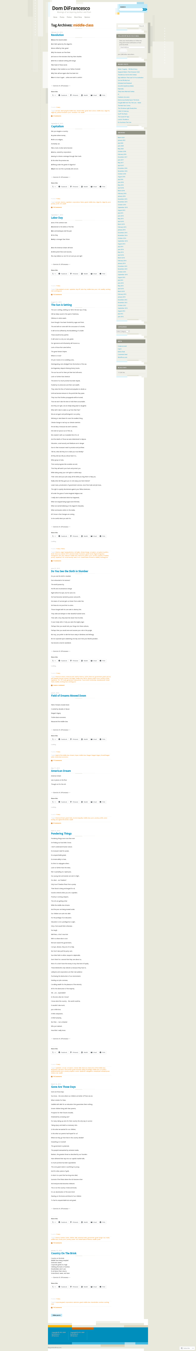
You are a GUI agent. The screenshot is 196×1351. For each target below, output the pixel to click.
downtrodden (80, 111)
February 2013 (122, 294)
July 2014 (120, 246)
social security (69, 557)
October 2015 (122, 204)
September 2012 (123, 308)
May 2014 (121, 252)
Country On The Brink (63, 1253)
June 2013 (121, 283)
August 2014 (121, 244)
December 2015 (122, 199)
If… (119, 94)
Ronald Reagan (105, 755)
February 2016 (122, 193)
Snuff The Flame (122, 114)
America (63, 202)
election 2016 (65, 554)
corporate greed (60, 1302)
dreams (72, 755)
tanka (52, 757)
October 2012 (122, 305)
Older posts (57, 1315)
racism (77, 1071)
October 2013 (122, 272)
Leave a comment (59, 685)
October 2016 (122, 174)
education (61, 1069)
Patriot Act (81, 555)
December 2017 (122, 157)
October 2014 (122, 238)
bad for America (79, 676)
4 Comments (57, 561)
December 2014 (122, 232)
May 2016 (121, 185)
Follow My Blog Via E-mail (128, 36)
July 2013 (120, 280)
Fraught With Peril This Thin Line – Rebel (129, 102)
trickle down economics (61, 757)
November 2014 (122, 235)
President (106, 555)
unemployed (97, 1071)
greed (86, 111)
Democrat (58, 554)
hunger (101, 1237)
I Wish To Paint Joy (123, 111)
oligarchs (107, 111)
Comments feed (122, 354)
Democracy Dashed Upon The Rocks (128, 100)
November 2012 (122, 302)
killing (83, 1069)
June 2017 (121, 160)
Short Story (78, 17)
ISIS (60, 555)
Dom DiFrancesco (71, 8)
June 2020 (121, 146)
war (57, 1073)
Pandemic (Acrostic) (123, 97)
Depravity (121, 89)
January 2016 (121, 196)
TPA (59, 680)
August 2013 (121, 277)
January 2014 (121, 263)
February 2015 (122, 227)
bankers (63, 1237)
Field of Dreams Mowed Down (68, 695)
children (72, 1237)
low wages (72, 678)
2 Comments (57, 116)
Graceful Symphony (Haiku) (126, 86)
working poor (58, 291)
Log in (119, 349)
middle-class (100, 111)
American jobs (70, 676)
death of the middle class (63, 755)
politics (87, 555)
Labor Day (57, 217)
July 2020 (120, 143)
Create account (122, 346)
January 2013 (121, 297)
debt (80, 1068)
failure (82, 202)
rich (79, 112)
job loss (108, 676)
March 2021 (121, 137)
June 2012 (121, 316)
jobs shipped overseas (57, 678)
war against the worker (62, 819)
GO (145, 9)
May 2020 (121, 148)
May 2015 (121, 218)
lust (104, 1237)
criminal (76, 1068)
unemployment (101, 680)
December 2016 (122, 168)
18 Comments (57, 207)
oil (101, 1069)
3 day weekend (60, 289)
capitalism (69, 202)
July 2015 (120, 213)
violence (53, 1073)
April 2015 (121, 221)
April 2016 (121, 188)
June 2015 (121, 216)
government (98, 676)
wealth (83, 112)
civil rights (77, 552)
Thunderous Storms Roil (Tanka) (127, 75)
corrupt (64, 1068)
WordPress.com (122, 357)
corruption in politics (102, 552)
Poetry (62, 17)
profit (57, 204)
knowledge (89, 1069)
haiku (70, 818)
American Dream (61, 770)
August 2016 (121, 176)
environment (68, 1069)
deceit (52, 554)
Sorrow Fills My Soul (124, 80)
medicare (67, 555)
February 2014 (122, 260)
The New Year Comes (124, 105)
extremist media (73, 554)
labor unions (92, 111)
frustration (82, 554)
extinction (76, 1302)
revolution (74, 112)
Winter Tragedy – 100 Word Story (127, 69)
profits (107, 678)
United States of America (88, 557)
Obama (90, 678)
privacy (53, 557)
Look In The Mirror (123, 119)
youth (98, 1239)
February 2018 (122, 154)
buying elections (69, 552)
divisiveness (54, 1069)
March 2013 (121, 291)
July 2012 (120, 314)
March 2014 (121, 258)
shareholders (95, 1302)
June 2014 (121, 249)
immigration (54, 555)
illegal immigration (99, 554)
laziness (66, 678)
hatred (91, 554)
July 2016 (120, 179)
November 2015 (122, 202)
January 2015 (121, 230)
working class (64, 682)
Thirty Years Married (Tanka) (126, 91)
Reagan (89, 755)
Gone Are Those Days (63, 1086)
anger (62, 552)
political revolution (62, 112)
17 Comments (57, 760)
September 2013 (123, 274)
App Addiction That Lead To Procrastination (130, 77)
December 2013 (122, 266)
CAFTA (86, 676)
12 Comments (57, 294)
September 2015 (123, 207)
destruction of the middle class (96, 1068)
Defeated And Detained (125, 83)
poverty (53, 204)
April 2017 (121, 165)
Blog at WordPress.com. (55, 1347)
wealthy (103, 289)
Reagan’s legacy (96, 755)
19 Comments (57, 1307)
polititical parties (55, 1071)
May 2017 (121, 162)
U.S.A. (78, 557)
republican (59, 557)
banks (67, 1237)
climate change (85, 552)
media (108, 1237)
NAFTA (85, 678)
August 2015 (121, 210)
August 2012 (121, 311)
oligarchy (53, 112)
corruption (93, 552)
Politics (63, 548)
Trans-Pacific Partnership (89, 680)
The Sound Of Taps (123, 117)
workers (101, 1302)
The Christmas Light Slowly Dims (127, 108)
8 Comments (57, 823)
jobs (63, 555)
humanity (78, 1069)
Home (55, 17)
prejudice (100, 555)
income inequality (78, 818)
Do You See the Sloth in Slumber (69, 571)
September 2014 (123, 241)
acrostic (58, 111)
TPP (61, 680)
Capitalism (57, 126)
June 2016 (121, 182)
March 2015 (121, 224)
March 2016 (121, 190)
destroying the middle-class (68, 111)
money (61, 1239)
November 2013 (122, 269)
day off (78, 289)
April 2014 (121, 255)
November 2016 (122, 171)
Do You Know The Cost (124, 122)
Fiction (69, 17)
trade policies (77, 680)
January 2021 (121, 140)
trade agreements (68, 680)
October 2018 (122, 151)
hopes (77, 755)
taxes (75, 557)
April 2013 (121, 288)
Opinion (87, 17)
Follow (123, 51)
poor (69, 112)
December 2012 (122, 300)
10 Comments (57, 1076)
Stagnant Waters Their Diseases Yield (129, 72)
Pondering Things (61, 833)
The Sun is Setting (61, 304)
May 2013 (121, 286)
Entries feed (121, 351)
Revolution (57, 35)
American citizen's (61, 676)
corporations (76, 202)
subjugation (89, 1071)
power (73, 1239)
